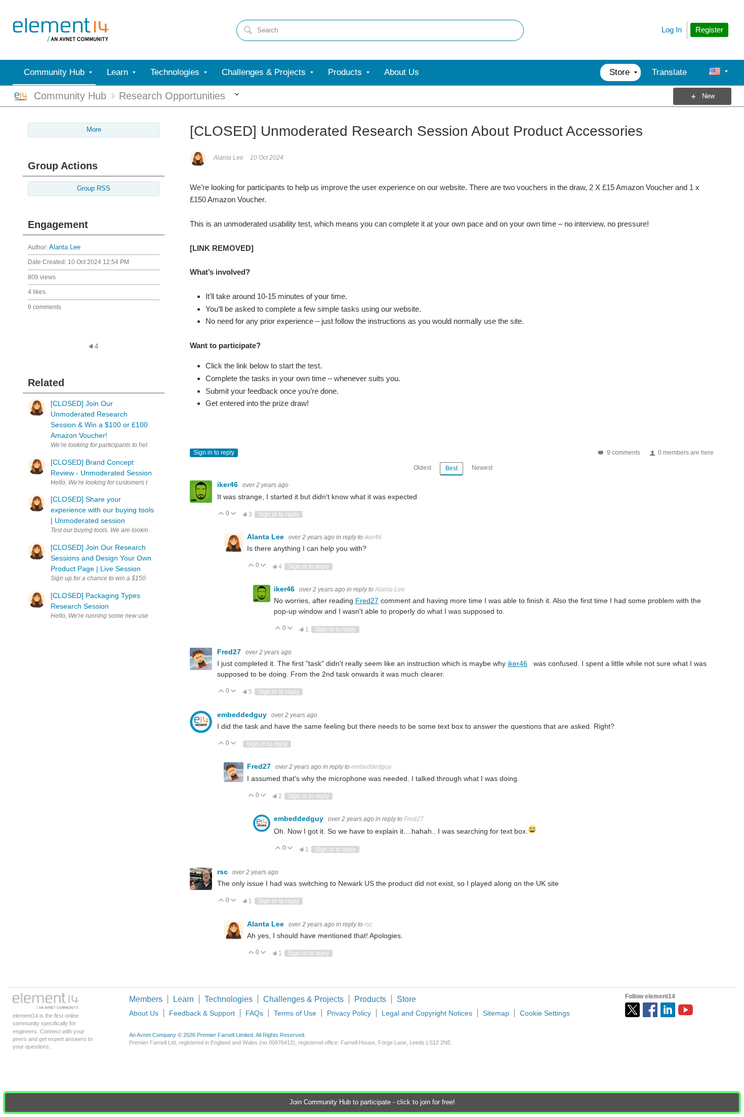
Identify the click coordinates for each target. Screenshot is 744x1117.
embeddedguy (243, 715)
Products (370, 999)
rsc (223, 872)
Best (451, 468)
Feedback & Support (202, 1013)
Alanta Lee (64, 247)
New (708, 96)
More (236, 96)
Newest (482, 467)
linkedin (667, 1009)
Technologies (228, 999)
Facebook (650, 1009)
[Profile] (714, 72)
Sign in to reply (213, 452)
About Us (143, 1013)
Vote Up (221, 514)
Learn (183, 999)
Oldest (422, 467)
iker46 (228, 484)
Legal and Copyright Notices (427, 1013)
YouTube (685, 1009)
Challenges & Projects (303, 999)
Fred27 (367, 601)
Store (406, 999)
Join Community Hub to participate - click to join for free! (372, 1102)
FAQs (254, 1013)
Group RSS (93, 188)
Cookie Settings (545, 1013)
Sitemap (496, 1013)
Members (145, 999)
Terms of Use (295, 1013)
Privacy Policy (349, 1013)
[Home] (61, 30)
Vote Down (233, 514)
